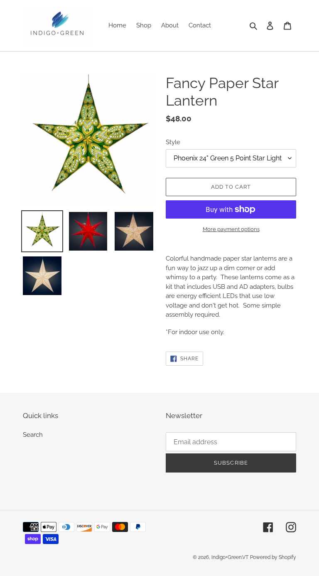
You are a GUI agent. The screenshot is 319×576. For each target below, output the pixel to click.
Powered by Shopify (273, 557)
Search (33, 434)
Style (173, 142)
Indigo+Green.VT (229, 557)
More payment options (231, 229)
